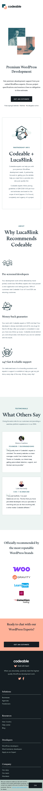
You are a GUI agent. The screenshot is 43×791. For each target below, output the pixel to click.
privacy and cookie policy (20, 787)
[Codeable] (12, 6)
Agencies (5, 700)
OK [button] (35, 785)
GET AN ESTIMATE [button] (21, 99)
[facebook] (23, 678)
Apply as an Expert (9, 752)
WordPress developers (10, 746)
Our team (5, 773)
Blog (3, 728)
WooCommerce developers (12, 749)
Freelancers (6, 703)
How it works (6, 721)
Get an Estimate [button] (21, 644)
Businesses (6, 697)
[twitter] (19, 678)
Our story (5, 770)
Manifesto (5, 776)
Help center (6, 725)
